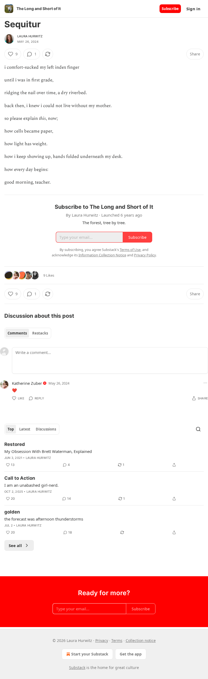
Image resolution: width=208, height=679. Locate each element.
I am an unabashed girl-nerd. (31, 485)
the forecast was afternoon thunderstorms (43, 519)
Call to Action (19, 478)
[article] (104, 454)
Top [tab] (11, 429)
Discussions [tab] (46, 429)
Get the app (131, 654)
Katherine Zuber (27, 383)
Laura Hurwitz (30, 36)
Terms (116, 640)
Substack (77, 667)
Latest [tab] (24, 429)
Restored (14, 444)
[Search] (198, 429)
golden (12, 512)
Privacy (101, 640)
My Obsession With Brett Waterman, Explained (48, 451)
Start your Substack (89, 654)
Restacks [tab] (40, 333)
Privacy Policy (145, 255)
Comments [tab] (17, 333)
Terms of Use (130, 249)
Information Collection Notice (102, 255)
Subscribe (170, 8)
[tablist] (27, 333)
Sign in (193, 8)
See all (15, 545)
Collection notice (141, 640)
